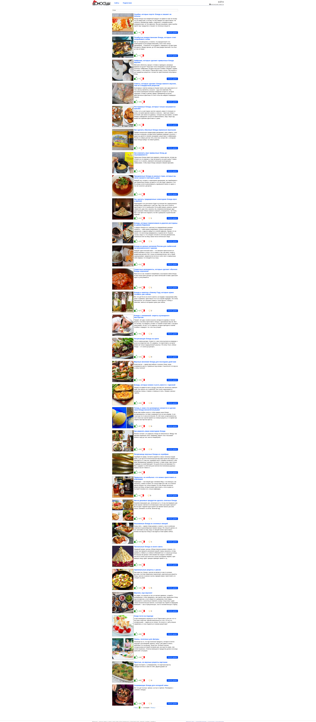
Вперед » (153, 707)
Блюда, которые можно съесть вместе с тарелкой (154, 385)
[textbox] (145, 10)
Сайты (116, 3)
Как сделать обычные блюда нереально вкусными (155, 130)
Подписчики (127, 3)
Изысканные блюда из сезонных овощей (151, 523)
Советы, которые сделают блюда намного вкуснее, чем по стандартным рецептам (155, 84)
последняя (146, 707)
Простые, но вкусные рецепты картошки (150, 662)
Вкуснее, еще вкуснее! (143, 593)
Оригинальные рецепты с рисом (147, 570)
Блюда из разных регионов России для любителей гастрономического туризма (155, 247)
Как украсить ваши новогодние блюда (149, 431)
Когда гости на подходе (143, 616)
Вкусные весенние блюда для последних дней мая (155, 362)
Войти (221, 2)
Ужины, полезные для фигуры (146, 639)
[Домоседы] (101, 5)
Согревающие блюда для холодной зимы (151, 685)
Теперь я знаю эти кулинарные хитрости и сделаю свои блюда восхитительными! (155, 409)
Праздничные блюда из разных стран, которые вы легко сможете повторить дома (155, 177)
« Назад (135, 707)
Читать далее (172, 32)
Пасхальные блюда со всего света (148, 547)
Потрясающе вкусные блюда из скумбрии (151, 454)
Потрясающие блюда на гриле (146, 339)
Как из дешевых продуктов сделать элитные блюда (155, 500)
